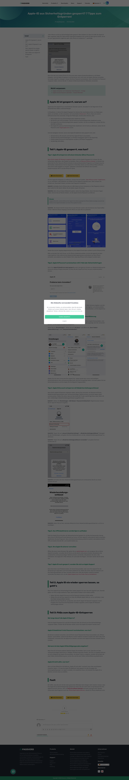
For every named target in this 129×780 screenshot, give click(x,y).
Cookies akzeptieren (64, 316)
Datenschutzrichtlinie (75, 311)
